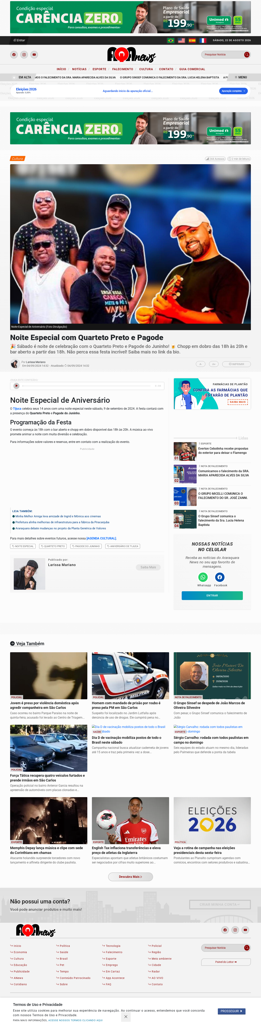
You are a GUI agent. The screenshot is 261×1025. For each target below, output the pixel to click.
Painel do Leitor (224, 962)
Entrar (20, 40)
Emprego (111, 965)
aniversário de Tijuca (124, 546)
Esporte (101, 69)
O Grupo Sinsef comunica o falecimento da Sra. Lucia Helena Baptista (160, 77)
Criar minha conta (218, 904)
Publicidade (21, 971)
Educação (20, 965)
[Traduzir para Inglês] (181, 40)
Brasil (63, 958)
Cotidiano (20, 984)
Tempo (64, 971)
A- (200, 364)
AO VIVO (157, 978)
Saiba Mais (148, 567)
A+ (214, 364)
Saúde (63, 952)
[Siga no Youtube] (34, 54)
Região (156, 952)
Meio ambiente (161, 958)
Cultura (147, 69)
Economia (20, 952)
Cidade (156, 965)
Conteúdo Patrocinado (75, 978)
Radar (155, 971)
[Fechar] (126, 1017)
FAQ (108, 984)
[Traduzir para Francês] (203, 40)
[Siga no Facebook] (14, 54)
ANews (18, 978)
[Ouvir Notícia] (16, 386)
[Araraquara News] (130, 54)
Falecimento (124, 69)
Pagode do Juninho (87, 546)
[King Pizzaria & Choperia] (130, 17)
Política (64, 946)
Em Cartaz (112, 971)
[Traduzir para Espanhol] (192, 40)
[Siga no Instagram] (24, 54)
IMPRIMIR (238, 364)
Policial (156, 946)
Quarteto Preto (54, 546)
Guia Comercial (192, 69)
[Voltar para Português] (171, 40)
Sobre (63, 984)
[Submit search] (247, 55)
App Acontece (115, 978)
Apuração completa (232, 91)
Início (63, 69)
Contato (168, 69)
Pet (61, 965)
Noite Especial (24, 546)
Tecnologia (113, 946)
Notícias (81, 69)
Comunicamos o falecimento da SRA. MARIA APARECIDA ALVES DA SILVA (58, 77)
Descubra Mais (129, 877)
